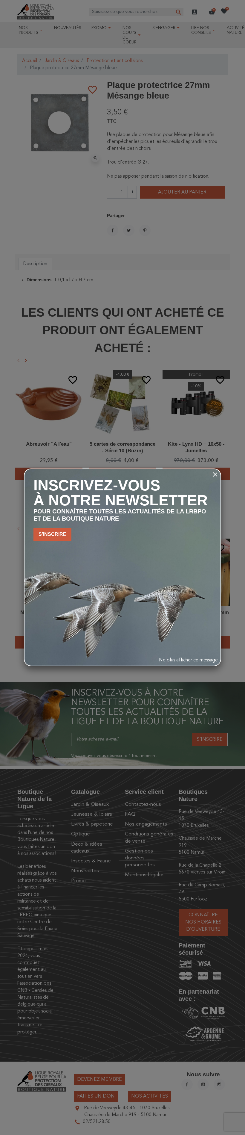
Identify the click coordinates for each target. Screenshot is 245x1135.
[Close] (215, 474)
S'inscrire (52, 534)
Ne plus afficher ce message (188, 660)
